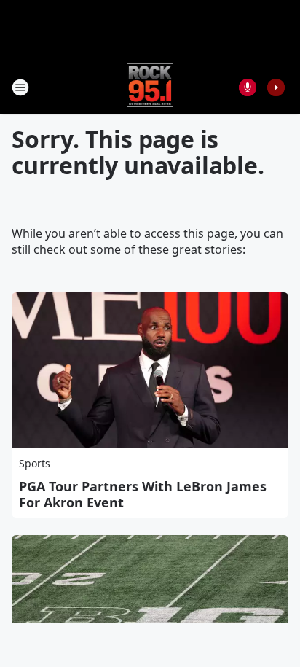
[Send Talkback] (247, 87)
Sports (34, 463)
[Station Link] (150, 87)
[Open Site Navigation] (20, 87)
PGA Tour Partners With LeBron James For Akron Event (143, 494)
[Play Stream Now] (276, 87)
